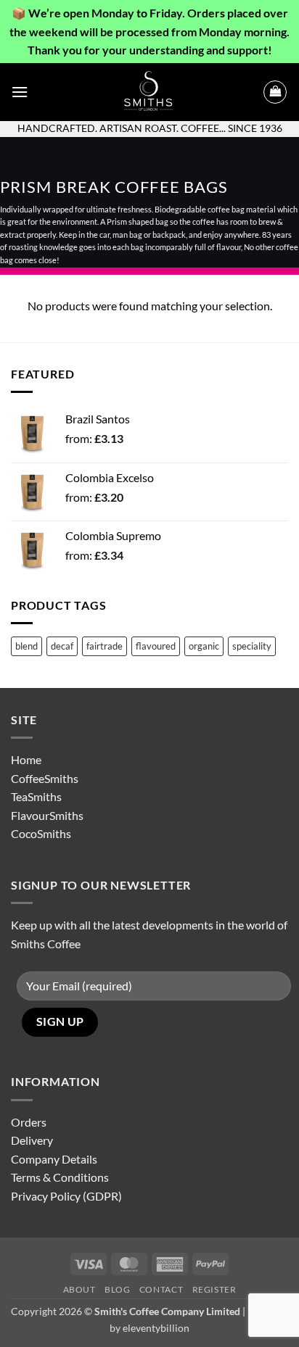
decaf (62, 646)
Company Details (54, 1159)
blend (26, 646)
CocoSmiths (41, 833)
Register (214, 1289)
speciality (251, 646)
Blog (117, 1289)
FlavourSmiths (47, 815)
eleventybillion (156, 1328)
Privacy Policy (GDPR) (66, 1196)
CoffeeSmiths (44, 778)
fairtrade (104, 646)
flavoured (156, 646)
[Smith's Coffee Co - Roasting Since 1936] (149, 92)
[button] (19, 91)
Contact (161, 1289)
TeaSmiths (36, 796)
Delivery (32, 1140)
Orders (28, 1122)
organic (204, 646)
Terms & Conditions (60, 1177)
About (79, 1289)
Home (26, 759)
